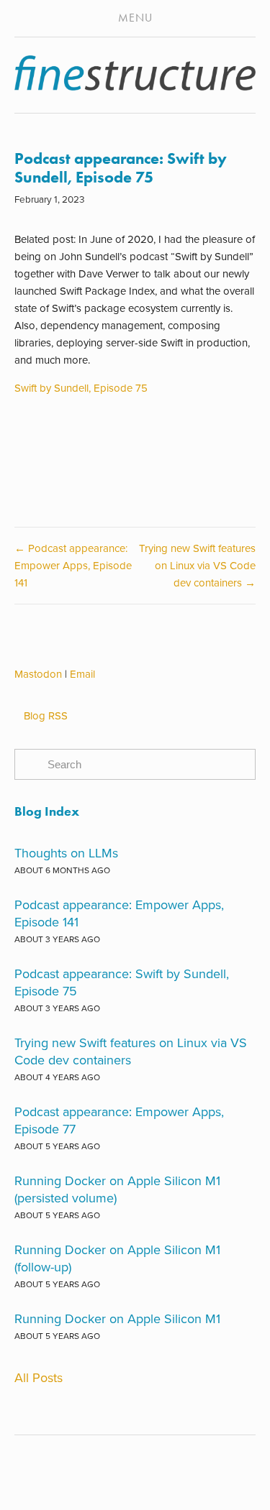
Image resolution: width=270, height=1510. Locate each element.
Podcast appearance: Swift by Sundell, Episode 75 (120, 168)
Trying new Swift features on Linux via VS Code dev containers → (197, 565)
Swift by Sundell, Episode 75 (81, 387)
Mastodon (38, 673)
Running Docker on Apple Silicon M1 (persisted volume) (117, 1189)
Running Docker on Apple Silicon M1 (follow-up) (117, 1258)
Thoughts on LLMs (66, 853)
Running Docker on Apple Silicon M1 (117, 1318)
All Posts (38, 1377)
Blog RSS (46, 715)
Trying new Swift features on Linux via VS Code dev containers (130, 1051)
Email (82, 673)
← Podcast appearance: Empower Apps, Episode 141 (73, 565)
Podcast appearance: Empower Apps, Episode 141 (119, 913)
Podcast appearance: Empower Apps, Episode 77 (119, 1120)
